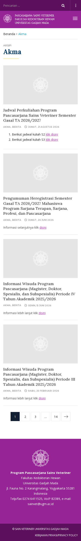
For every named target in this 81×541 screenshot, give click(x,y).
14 (55, 417)
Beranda (9, 34)
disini (43, 227)
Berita (16, 127)
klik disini (52, 134)
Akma (7, 127)
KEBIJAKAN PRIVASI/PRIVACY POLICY (56, 535)
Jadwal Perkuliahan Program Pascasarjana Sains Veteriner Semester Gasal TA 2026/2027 (39, 115)
